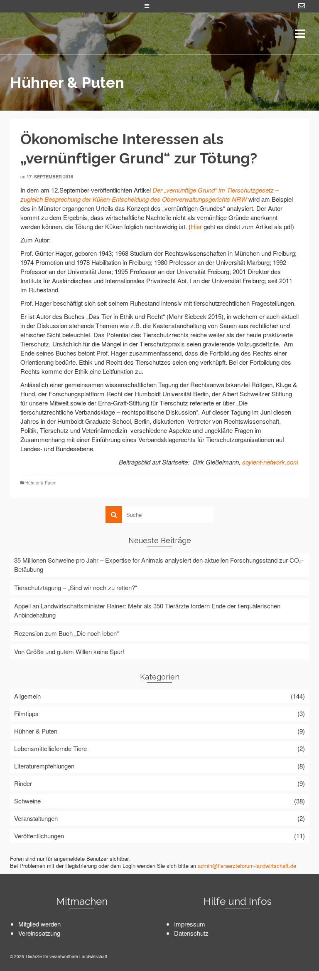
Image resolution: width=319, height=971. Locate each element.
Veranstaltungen (36, 818)
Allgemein (27, 696)
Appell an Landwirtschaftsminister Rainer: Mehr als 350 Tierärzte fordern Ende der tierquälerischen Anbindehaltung (147, 610)
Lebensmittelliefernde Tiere (50, 748)
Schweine (27, 800)
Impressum (189, 923)
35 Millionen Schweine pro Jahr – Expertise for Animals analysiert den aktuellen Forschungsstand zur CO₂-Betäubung (159, 564)
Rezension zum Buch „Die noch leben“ (66, 633)
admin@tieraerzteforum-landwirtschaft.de (247, 866)
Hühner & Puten (40, 483)
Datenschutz (191, 933)
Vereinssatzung (39, 933)
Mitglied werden (39, 923)
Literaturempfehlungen (44, 765)
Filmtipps (26, 713)
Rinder (23, 783)
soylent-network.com (270, 461)
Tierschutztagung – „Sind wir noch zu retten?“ (75, 587)
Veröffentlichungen (39, 835)
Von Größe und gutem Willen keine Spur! (69, 651)
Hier (196, 226)
